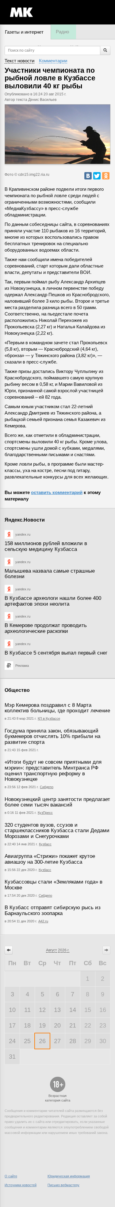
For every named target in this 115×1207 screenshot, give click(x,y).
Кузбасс (45, 844)
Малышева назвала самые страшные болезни (50, 574)
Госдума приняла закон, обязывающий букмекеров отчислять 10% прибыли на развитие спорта (52, 736)
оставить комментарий (56, 492)
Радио (62, 31)
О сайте (11, 1176)
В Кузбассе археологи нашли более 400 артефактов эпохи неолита (53, 601)
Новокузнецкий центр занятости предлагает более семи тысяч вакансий (57, 802)
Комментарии (53, 60)
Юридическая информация (69, 1176)
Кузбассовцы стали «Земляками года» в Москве (53, 885)
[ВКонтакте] (88, 175)
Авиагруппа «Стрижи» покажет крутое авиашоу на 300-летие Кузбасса (50, 859)
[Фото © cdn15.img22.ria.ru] (57, 134)
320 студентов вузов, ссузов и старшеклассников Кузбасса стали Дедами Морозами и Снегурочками (57, 830)
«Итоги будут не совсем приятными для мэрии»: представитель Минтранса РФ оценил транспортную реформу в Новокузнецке (53, 770)
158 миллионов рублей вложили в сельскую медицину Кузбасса (46, 546)
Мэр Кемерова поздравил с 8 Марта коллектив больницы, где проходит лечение (57, 708)
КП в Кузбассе (49, 718)
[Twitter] (97, 175)
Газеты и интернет (24, 32)
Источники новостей (20, 1185)
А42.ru (43, 921)
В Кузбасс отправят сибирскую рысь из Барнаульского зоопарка (53, 910)
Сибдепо (46, 787)
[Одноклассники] (105, 175)
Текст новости (19, 60)
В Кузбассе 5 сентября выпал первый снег (56, 653)
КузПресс (45, 812)
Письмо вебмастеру (63, 1185)
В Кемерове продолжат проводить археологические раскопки (46, 628)
